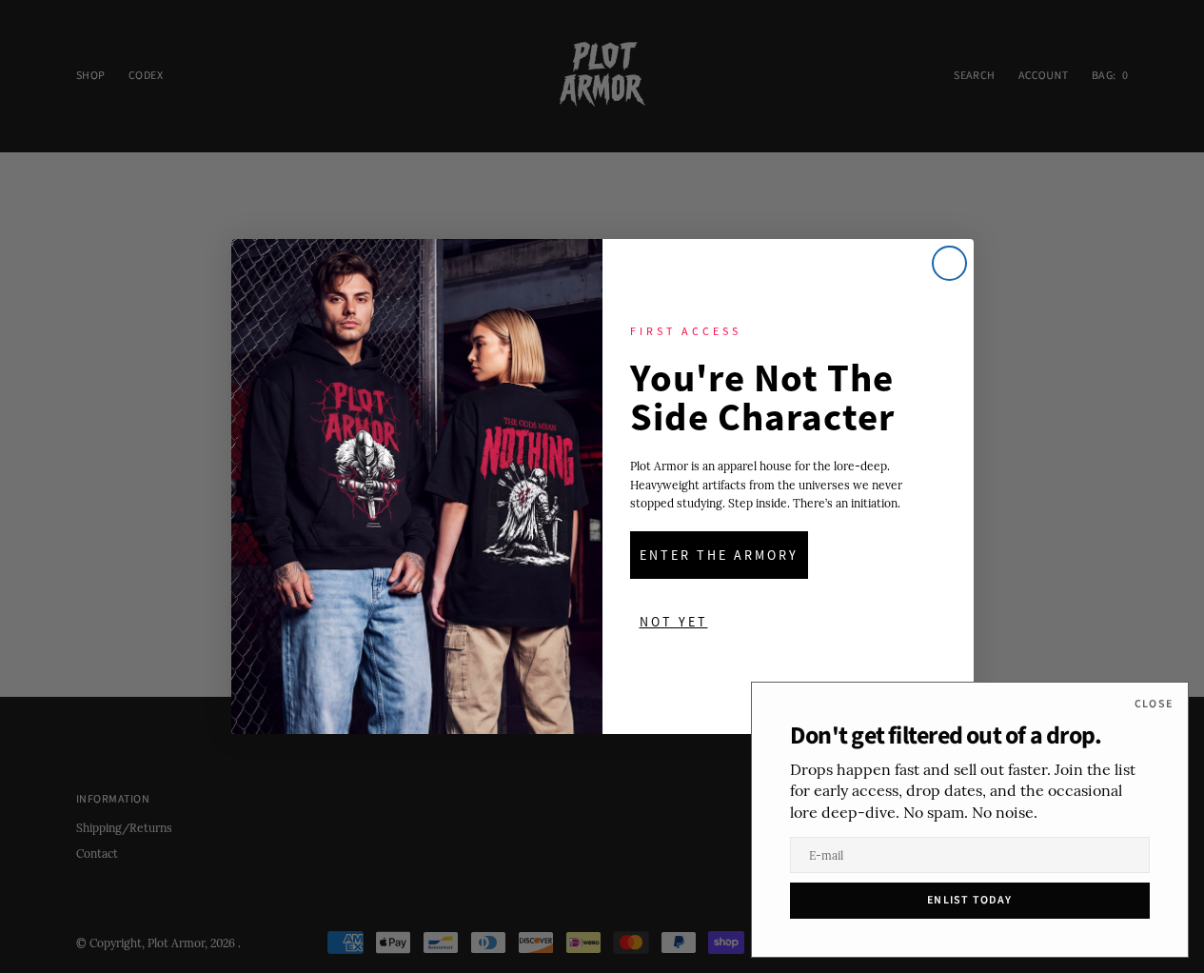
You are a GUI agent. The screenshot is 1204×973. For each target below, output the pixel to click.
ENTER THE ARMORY (719, 555)
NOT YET (674, 621)
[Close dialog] (949, 263)
